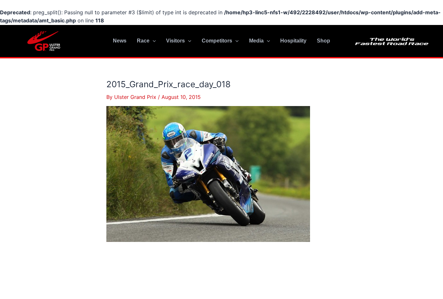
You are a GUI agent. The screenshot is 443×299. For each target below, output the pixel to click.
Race (143, 40)
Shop (323, 40)
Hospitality (293, 40)
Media (256, 40)
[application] (153, 41)
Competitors (217, 40)
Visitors (175, 40)
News (119, 40)
